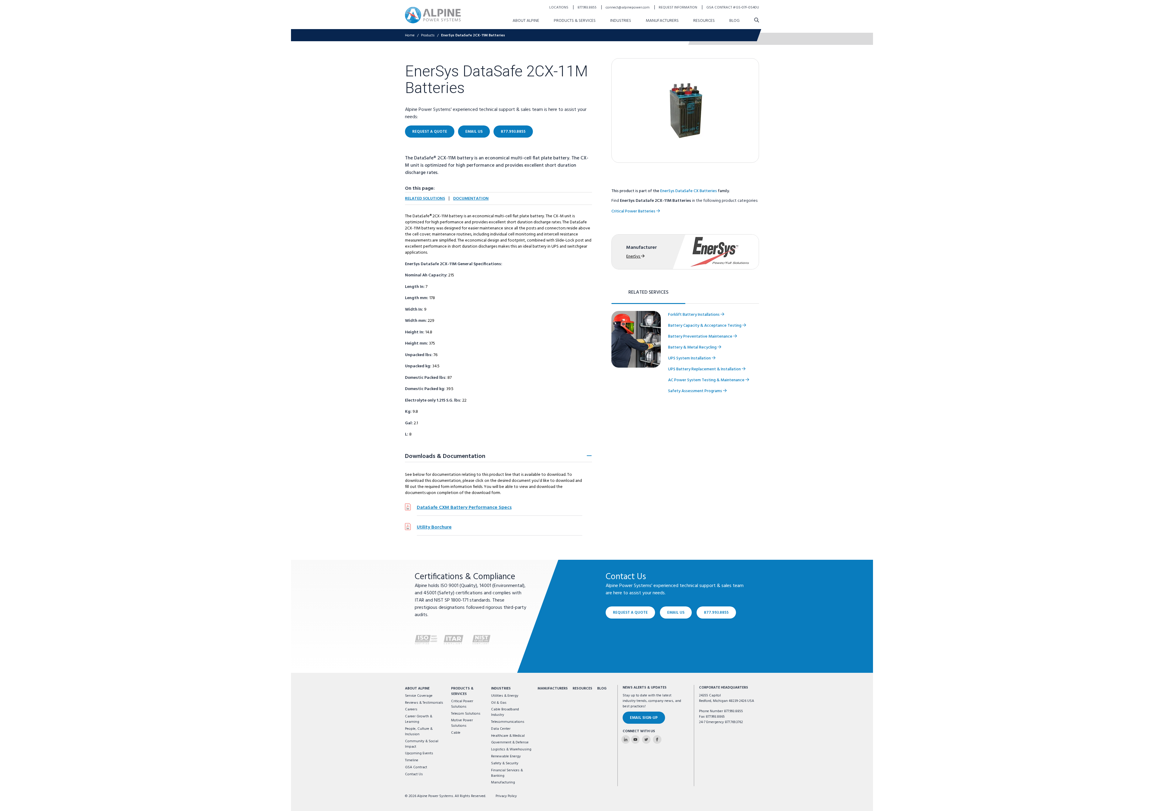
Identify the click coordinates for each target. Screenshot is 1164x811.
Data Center (500, 729)
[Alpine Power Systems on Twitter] (646, 739)
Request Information (678, 8)
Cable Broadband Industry (505, 712)
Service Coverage (419, 696)
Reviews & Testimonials (424, 703)
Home (410, 35)
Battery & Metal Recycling (692, 347)
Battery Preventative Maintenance (700, 336)
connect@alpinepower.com (628, 8)
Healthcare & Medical (508, 736)
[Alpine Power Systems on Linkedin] (625, 739)
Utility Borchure (434, 527)
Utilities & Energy (504, 696)
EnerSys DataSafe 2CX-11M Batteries (473, 35)
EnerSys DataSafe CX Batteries (688, 191)
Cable (455, 733)
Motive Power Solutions (462, 723)
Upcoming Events (419, 753)
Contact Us (414, 774)
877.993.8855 (587, 8)
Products (428, 35)
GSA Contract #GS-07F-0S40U (732, 8)
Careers (411, 709)
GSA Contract (416, 767)
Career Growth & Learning (418, 719)
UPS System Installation (690, 358)
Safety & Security (504, 763)
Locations (559, 8)
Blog (734, 20)
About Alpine (526, 20)
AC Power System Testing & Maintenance (706, 380)
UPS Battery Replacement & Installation (705, 369)
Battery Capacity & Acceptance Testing (705, 325)
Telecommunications (507, 722)
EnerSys (633, 256)
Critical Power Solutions (462, 704)
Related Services (648, 292)
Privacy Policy (506, 796)
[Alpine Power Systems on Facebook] (657, 739)
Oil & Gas (499, 703)
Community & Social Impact (421, 744)
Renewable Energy (506, 756)
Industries (620, 20)
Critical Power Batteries (633, 211)
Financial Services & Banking (507, 773)
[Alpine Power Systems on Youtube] (635, 739)
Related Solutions (425, 198)
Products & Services (575, 20)
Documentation (471, 198)
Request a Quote (429, 131)
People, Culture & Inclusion (419, 731)
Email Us (474, 131)
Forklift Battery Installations (694, 314)
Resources (704, 20)
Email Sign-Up (644, 718)
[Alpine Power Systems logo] (433, 15)
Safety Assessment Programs (695, 391)
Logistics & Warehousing (511, 749)
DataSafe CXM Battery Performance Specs (464, 508)
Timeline (411, 760)
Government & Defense (510, 742)
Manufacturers (662, 20)
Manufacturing (503, 782)
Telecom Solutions (465, 714)
